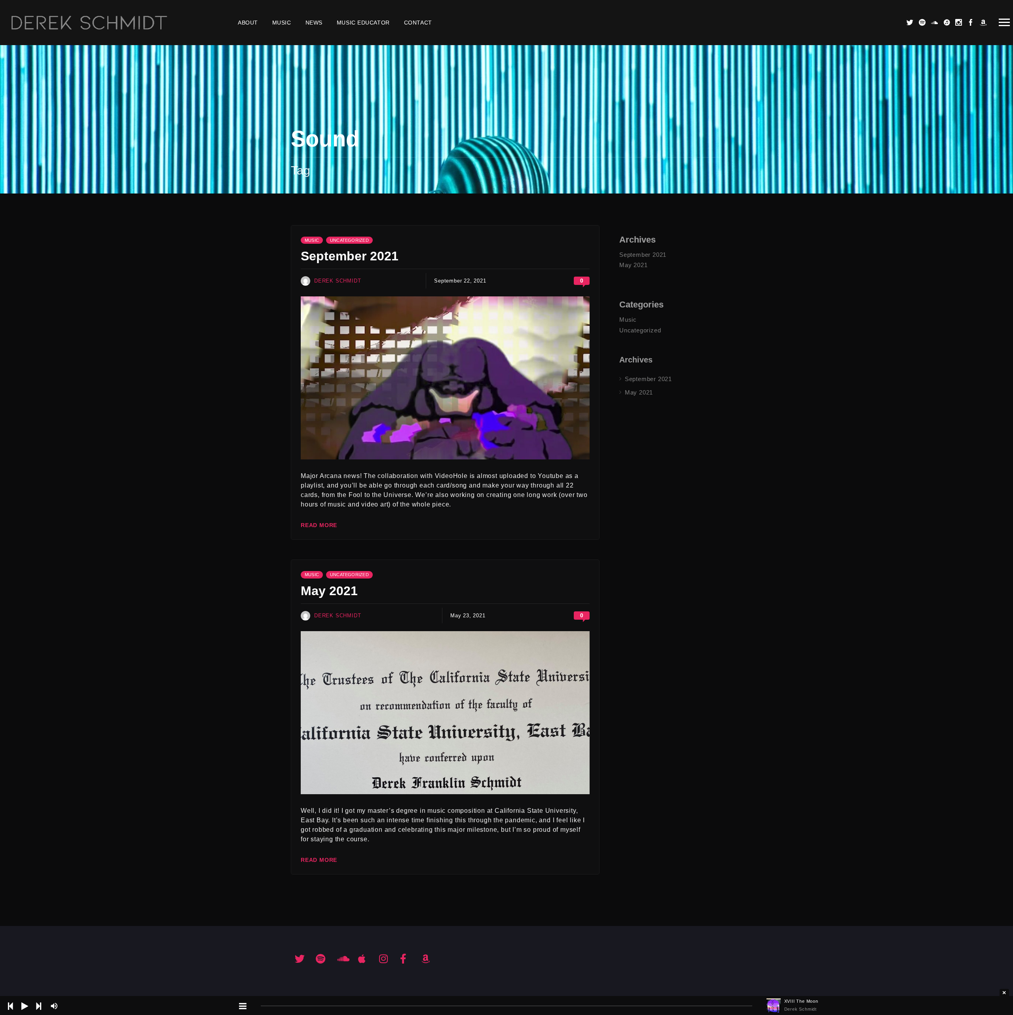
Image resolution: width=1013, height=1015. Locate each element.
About (248, 22)
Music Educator (363, 22)
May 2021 (329, 591)
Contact (418, 22)
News (313, 22)
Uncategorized (349, 240)
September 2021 (349, 256)
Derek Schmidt (337, 281)
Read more (319, 525)
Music (281, 22)
